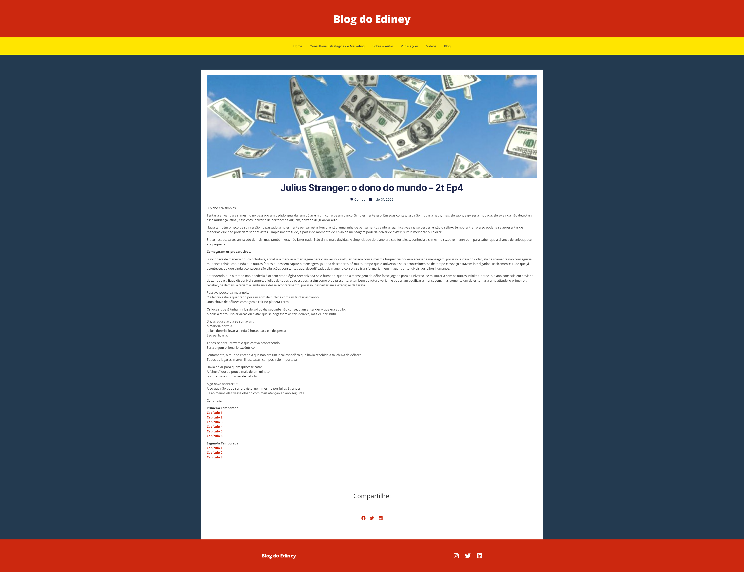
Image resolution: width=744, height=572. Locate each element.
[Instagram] (456, 556)
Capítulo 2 (214, 452)
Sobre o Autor (382, 46)
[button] (363, 518)
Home (297, 46)
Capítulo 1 (214, 448)
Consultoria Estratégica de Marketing (337, 46)
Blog (447, 46)
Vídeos (431, 46)
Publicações (409, 46)
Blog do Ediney (372, 18)
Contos (359, 199)
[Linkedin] (479, 556)
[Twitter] (468, 556)
